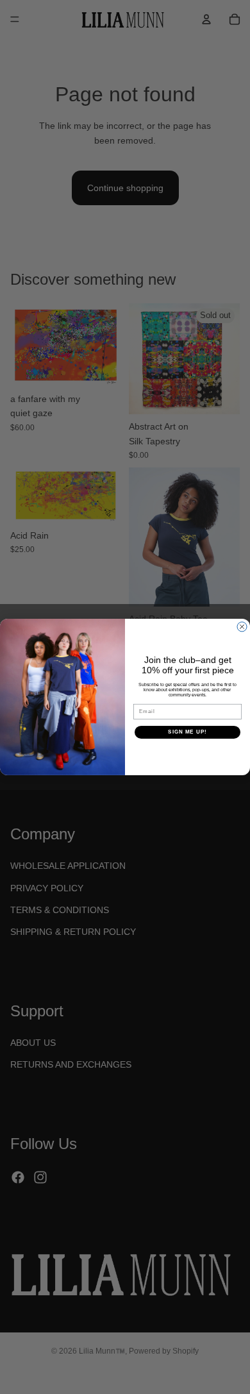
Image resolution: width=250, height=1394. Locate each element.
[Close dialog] (242, 627)
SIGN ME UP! (187, 732)
